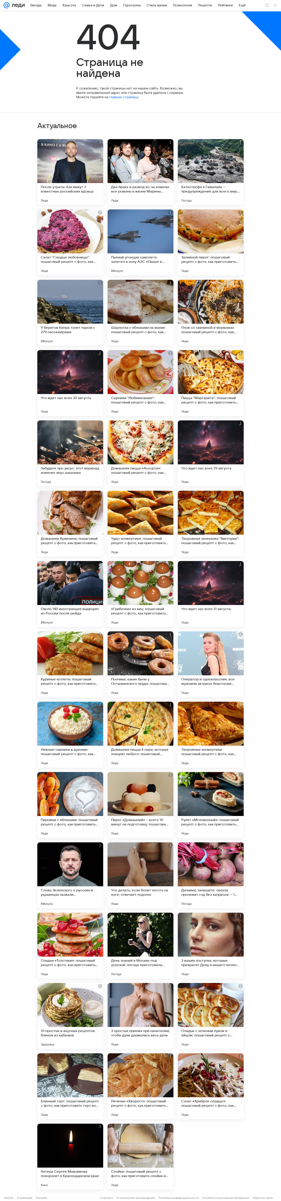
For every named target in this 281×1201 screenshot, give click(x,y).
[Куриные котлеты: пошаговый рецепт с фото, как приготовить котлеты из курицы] (70, 664)
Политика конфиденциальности (178, 1197)
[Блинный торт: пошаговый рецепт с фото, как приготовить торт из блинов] (70, 1086)
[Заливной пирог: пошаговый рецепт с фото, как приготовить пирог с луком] (211, 242)
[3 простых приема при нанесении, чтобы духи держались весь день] (140, 1016)
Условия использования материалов (225, 1197)
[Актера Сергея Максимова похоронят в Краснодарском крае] (70, 1157)
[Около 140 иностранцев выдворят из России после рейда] (70, 594)
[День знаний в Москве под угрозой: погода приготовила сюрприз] (140, 946)
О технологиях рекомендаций (136, 1197)
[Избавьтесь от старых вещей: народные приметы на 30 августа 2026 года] (211, 1157)
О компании (24, 1197)
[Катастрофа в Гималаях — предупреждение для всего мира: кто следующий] (211, 172)
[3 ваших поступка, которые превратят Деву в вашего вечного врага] (211, 946)
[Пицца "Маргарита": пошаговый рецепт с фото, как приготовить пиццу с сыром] (211, 383)
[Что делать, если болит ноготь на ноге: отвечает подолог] (140, 875)
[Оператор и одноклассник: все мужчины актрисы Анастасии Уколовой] (211, 664)
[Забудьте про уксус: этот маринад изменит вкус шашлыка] (70, 453)
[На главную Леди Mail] (17, 5)
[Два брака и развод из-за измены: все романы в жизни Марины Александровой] (140, 172)
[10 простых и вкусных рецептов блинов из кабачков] (70, 1016)
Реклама (41, 1197)
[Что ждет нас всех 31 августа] (211, 594)
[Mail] (7, 5)
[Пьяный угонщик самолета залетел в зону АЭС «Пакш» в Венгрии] (140, 242)
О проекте (106, 1197)
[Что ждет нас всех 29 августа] (211, 453)
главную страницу (123, 97)
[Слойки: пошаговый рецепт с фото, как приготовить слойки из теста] (140, 1157)
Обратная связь (263, 1197)
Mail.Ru (9, 1197)
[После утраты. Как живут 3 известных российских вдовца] (70, 172)
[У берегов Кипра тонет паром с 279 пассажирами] (70, 313)
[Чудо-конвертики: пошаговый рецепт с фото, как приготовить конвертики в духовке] (140, 524)
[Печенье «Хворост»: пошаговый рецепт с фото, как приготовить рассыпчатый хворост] (140, 1086)
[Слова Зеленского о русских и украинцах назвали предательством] (70, 875)
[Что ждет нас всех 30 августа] (70, 383)
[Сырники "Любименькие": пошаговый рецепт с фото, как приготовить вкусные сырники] (140, 383)
